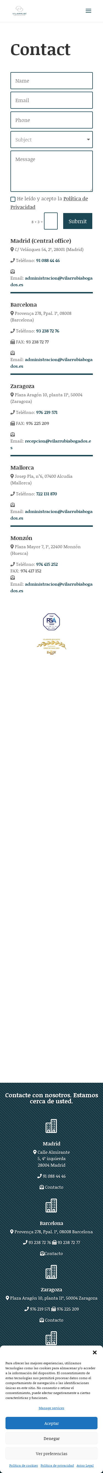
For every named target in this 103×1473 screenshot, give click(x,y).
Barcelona (51, 1223)
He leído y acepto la (49, 203)
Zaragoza (51, 1289)
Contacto (54, 1187)
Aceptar (51, 1423)
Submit (78, 221)
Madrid (51, 1143)
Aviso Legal (85, 1465)
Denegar (52, 1438)
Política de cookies (23, 1465)
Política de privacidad (57, 1465)
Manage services (51, 1408)
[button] (95, 1352)
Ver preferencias (51, 1453)
